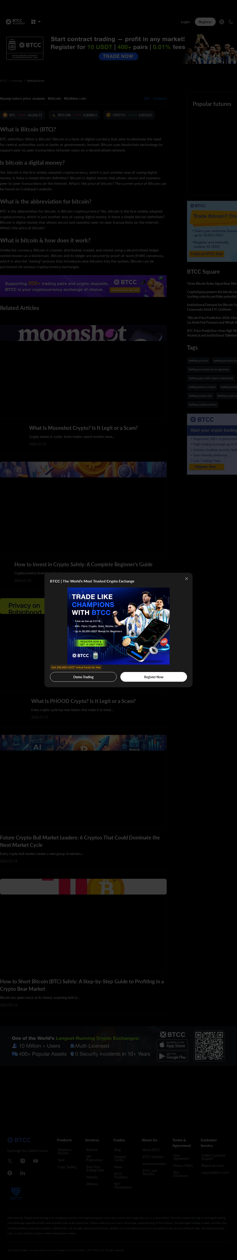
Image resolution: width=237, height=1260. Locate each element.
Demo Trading (75, 675)
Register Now (153, 677)
